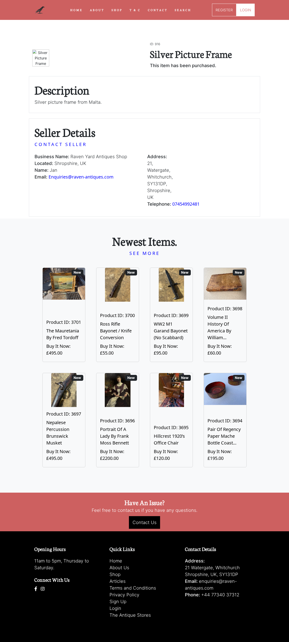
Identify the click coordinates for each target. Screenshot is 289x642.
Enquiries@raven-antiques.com (81, 177)
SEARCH (183, 10)
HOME (76, 10)
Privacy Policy (124, 594)
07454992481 (186, 204)
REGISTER (224, 10)
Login (115, 608)
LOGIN (245, 10)
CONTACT (158, 10)
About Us (119, 567)
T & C (135, 10)
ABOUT (97, 10)
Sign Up (118, 601)
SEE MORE (144, 253)
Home (116, 561)
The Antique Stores (130, 615)
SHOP (117, 10)
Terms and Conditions (133, 588)
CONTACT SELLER (61, 144)
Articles (118, 581)
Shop (115, 574)
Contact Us (144, 522)
